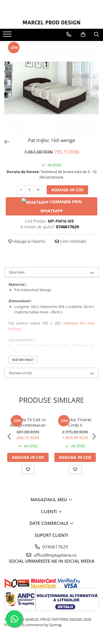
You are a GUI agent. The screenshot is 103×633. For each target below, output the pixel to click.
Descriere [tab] (17, 272)
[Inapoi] (4, 142)
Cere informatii (72, 241)
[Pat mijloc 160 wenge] (51, 88)
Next (94, 94)
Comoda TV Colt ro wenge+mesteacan (28, 422)
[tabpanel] (51, 88)
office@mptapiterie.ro (55, 555)
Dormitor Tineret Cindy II (75, 422)
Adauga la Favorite (28, 241)
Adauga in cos (67, 189)
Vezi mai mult (23, 359)
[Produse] (8, 36)
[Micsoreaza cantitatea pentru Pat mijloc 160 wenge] (21, 189)
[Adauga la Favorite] (28, 469)
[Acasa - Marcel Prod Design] (51, 22)
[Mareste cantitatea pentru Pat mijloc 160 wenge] (38, 189)
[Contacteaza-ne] (68, 34)
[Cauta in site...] (96, 34)
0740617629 (54, 547)
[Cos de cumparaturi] (83, 34)
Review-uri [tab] (20, 372)
